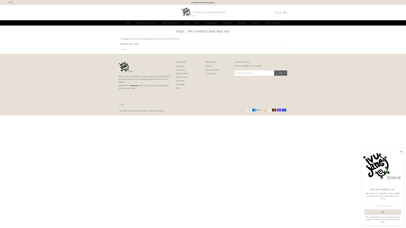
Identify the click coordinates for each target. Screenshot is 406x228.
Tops (196, 23)
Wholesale (180, 84)
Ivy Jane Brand (140, 111)
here (165, 86)
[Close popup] (401, 151)
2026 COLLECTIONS (146, 23)
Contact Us (180, 70)
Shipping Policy (182, 74)
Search (208, 66)
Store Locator (273, 23)
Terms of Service (212, 70)
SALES (254, 23)
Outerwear (210, 23)
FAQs (178, 88)
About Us (146, 79)
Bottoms (228, 23)
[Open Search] (277, 13)
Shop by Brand (170, 23)
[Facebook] (9, 2)
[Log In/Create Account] (280, 13)
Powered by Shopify (156, 111)
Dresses (241, 23)
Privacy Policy (211, 74)
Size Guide (180, 81)
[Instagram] (12, 2)
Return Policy (181, 77)
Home (128, 23)
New (187, 23)
